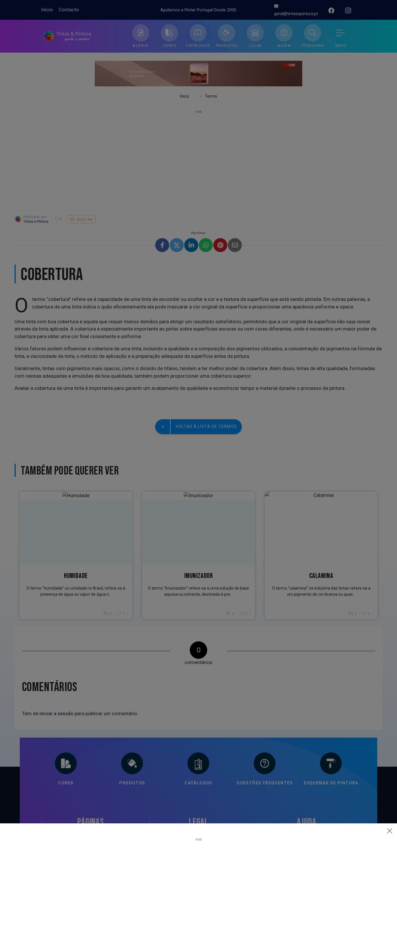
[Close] (390, 831)
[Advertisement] (198, 881)
